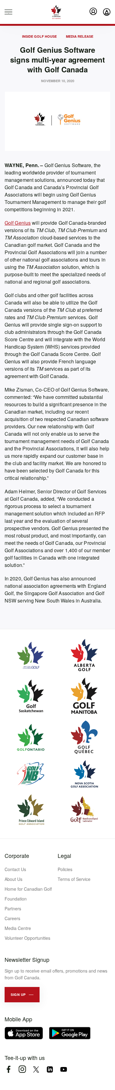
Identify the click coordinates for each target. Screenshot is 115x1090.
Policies (65, 869)
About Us (13, 879)
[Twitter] (36, 1069)
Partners (13, 908)
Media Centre (18, 928)
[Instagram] (22, 1069)
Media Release (79, 36)
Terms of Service (74, 879)
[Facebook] (8, 1069)
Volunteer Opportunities (27, 938)
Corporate (17, 855)
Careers (12, 918)
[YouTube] (63, 1069)
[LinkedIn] (50, 1069)
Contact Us (15, 869)
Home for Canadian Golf (28, 889)
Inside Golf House (39, 36)
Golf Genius (18, 222)
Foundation (16, 899)
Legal (64, 855)
